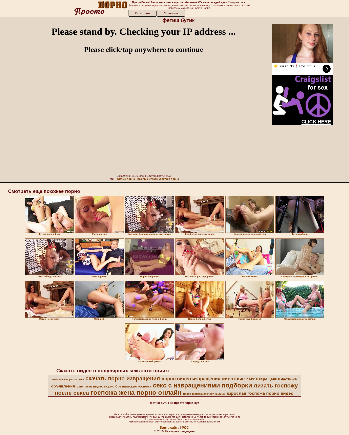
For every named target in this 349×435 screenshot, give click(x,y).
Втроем (153, 178)
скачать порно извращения (122, 379)
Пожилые (142, 178)
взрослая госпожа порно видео (259, 393)
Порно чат (171, 13)
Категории (142, 13)
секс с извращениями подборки (202, 385)
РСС (185, 427)
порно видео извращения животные (203, 378)
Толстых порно (125, 178)
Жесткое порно (169, 178)
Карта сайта (169, 427)
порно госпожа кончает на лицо (204, 393)
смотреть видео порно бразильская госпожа (114, 386)
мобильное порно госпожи (68, 379)
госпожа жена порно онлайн (136, 392)
